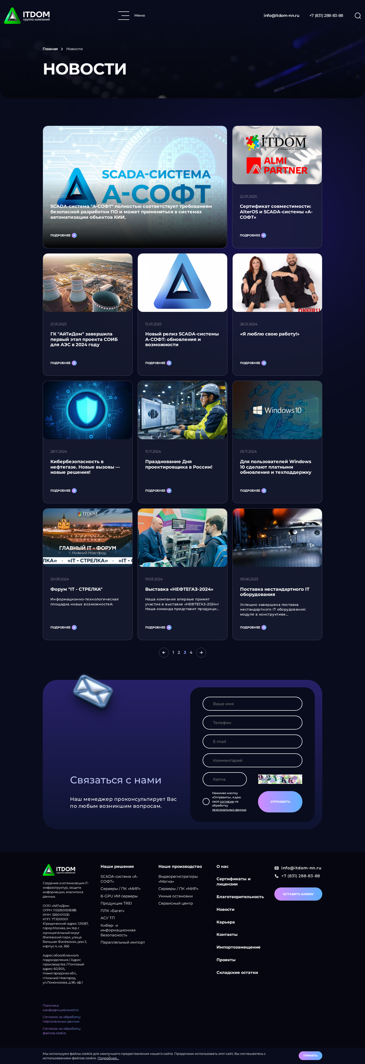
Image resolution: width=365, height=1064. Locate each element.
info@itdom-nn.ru (281, 15)
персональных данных (229, 809)
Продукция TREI (116, 903)
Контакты (227, 934)
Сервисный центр (175, 903)
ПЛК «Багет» (112, 910)
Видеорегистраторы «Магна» (178, 879)
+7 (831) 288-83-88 (326, 15)
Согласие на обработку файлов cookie (62, 1031)
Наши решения (117, 866)
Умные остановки (175, 896)
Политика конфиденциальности (60, 1007)
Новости (225, 909)
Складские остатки (237, 972)
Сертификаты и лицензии (234, 881)
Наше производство (180, 866)
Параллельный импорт (123, 942)
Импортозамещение (238, 947)
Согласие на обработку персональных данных (62, 1019)
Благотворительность (240, 896)
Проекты (226, 959)
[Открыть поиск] (358, 15)
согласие (227, 801)
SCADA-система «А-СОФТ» (119, 879)
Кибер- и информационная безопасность (118, 930)
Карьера (226, 922)
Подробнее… (108, 1058)
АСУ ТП (108, 918)
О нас (222, 866)
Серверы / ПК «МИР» (121, 888)
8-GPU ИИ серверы (119, 896)
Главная (50, 48)
